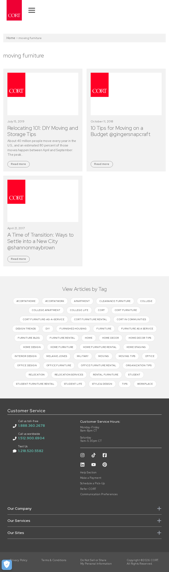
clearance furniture (115, 301)
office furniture (59, 365)
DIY (48, 328)
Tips (124, 383)
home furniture (61, 347)
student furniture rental (35, 383)
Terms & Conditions (53, 560)
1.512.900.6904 (31, 438)
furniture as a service (137, 328)
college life (79, 310)
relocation (37, 374)
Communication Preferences (99, 494)
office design (27, 365)
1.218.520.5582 (30, 451)
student (134, 374)
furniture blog (29, 337)
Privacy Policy (18, 560)
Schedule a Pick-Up (92, 483)
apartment (82, 301)
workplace (145, 383)
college (146, 301)
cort (101, 310)
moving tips (127, 356)
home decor (110, 337)
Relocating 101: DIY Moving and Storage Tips (42, 131)
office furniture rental (98, 365)
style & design (102, 383)
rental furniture (106, 374)
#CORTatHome (26, 301)
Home (11, 38)
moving (103, 356)
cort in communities (131, 319)
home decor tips (140, 337)
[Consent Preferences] (7, 565)
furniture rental (62, 337)
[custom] (82, 455)
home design (32, 347)
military (83, 356)
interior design (26, 356)
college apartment (46, 310)
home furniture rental (100, 347)
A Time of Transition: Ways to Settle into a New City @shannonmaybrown (40, 241)
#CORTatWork (54, 301)
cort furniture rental (90, 319)
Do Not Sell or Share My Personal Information (96, 562)
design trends (26, 328)
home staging (136, 347)
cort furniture (126, 310)
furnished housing (73, 328)
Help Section (88, 472)
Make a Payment (90, 478)
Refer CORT (88, 489)
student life (73, 383)
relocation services (69, 374)
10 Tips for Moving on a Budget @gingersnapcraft (120, 131)
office (150, 356)
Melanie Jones (56, 356)
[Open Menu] (31, 10)
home (88, 337)
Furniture (103, 328)
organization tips (139, 365)
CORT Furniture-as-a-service (44, 319)
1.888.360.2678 (31, 425)
